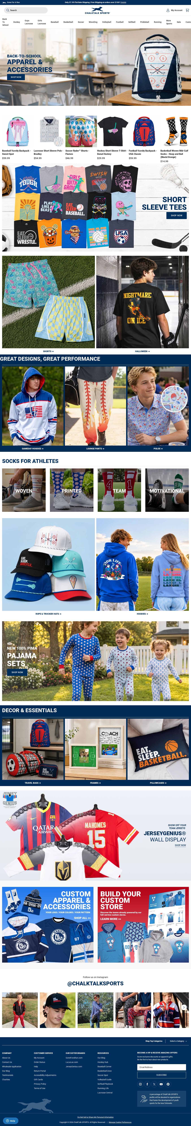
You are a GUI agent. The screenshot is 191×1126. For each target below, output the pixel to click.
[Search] (8, 10)
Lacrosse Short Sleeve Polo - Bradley (48, 152)
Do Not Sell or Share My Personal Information (95, 1117)
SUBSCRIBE (161, 1075)
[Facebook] (147, 1084)
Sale (179, 22)
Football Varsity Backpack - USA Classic (143, 152)
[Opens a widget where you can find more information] (10, 1121)
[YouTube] (161, 1084)
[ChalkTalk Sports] (97, 10)
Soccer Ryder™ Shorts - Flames (77, 152)
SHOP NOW (16, 77)
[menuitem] (174, 10)
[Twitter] (154, 1084)
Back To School (5, 22)
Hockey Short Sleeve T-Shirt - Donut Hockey (112, 152)
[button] (16, 22)
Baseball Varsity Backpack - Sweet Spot (16, 152)
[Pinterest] (168, 1084)
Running (157, 22)
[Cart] (187, 10)
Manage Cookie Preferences (120, 1122)
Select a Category (177, 1041)
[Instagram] (140, 1084)
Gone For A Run (13, 2)
